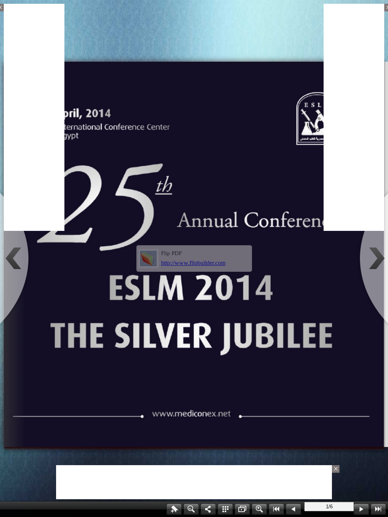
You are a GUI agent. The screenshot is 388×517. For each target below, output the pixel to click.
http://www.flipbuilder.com (193, 263)
